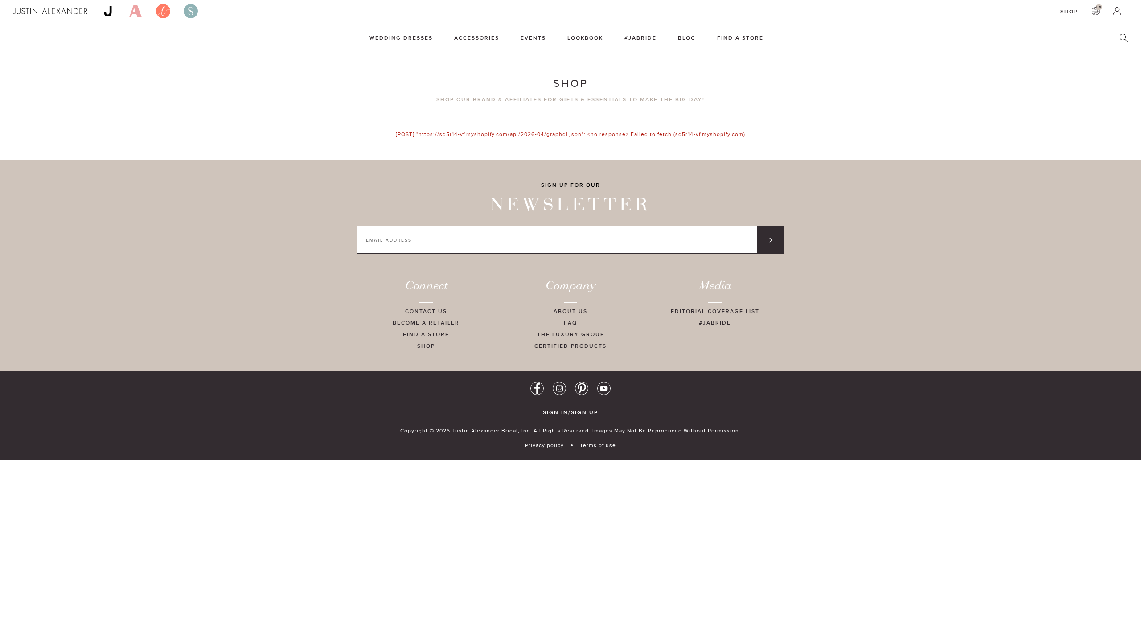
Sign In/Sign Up (570, 412)
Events (533, 37)
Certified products (570, 346)
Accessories (476, 37)
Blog (687, 37)
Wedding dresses (401, 37)
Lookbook (585, 37)
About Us (570, 311)
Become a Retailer (426, 322)
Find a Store (740, 37)
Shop (1069, 11)
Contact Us (426, 311)
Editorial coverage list (715, 311)
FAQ (570, 322)
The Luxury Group (570, 334)
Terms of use (598, 445)
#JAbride (640, 37)
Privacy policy (544, 445)
